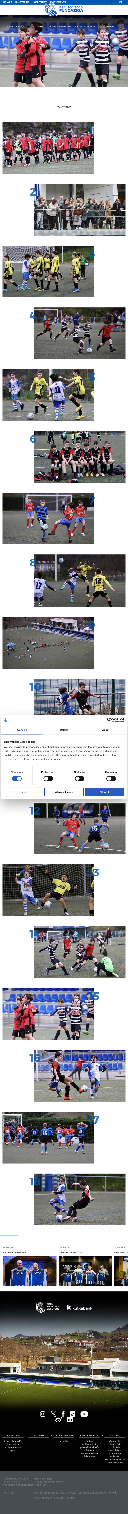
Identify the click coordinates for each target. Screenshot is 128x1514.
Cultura (89, 1441)
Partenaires (13, 1444)
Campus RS (114, 1441)
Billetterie (22, 2)
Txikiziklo (115, 1447)
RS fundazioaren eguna (13, 1449)
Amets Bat (115, 1444)
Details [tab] (64, 729)
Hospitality (39, 2)
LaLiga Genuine (62, 26)
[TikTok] (72, 1414)
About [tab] (106, 729)
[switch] (48, 778)
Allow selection (64, 792)
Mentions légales (43, 1479)
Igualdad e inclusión (89, 1447)
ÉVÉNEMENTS (58, 2)
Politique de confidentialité (49, 1482)
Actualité (37, 26)
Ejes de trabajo (86, 26)
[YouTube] (84, 1414)
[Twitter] (53, 1414)
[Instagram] (42, 1414)
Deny (23, 792)
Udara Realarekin (114, 1462)
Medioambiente (89, 1444)
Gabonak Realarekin (115, 1459)
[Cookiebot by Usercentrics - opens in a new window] (109, 720)
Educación (89, 1450)
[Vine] (58, 1419)
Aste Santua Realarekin (115, 1455)
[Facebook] (63, 1414)
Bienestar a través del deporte (89, 1455)
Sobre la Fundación (13, 1441)
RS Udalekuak (115, 1450)
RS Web (7, 2)
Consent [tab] (22, 729)
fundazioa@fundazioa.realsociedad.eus (23, 1485)
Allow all (105, 792)
